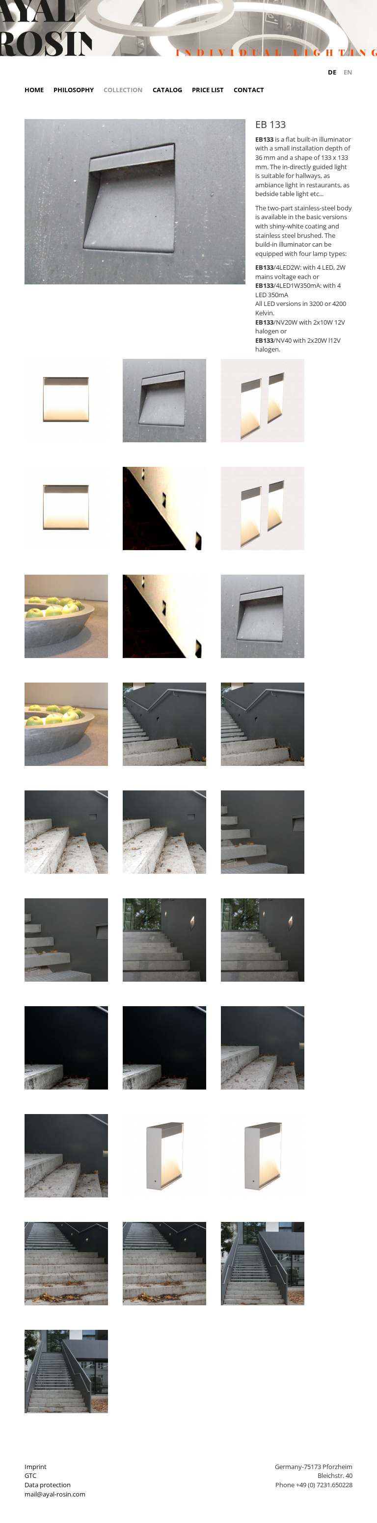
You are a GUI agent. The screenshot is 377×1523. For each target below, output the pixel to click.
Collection (123, 89)
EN (348, 72)
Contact (249, 89)
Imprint (36, 1466)
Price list (208, 89)
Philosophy (74, 89)
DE (332, 72)
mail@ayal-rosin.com (55, 1494)
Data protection (48, 1484)
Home (34, 89)
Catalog (167, 89)
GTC (30, 1475)
